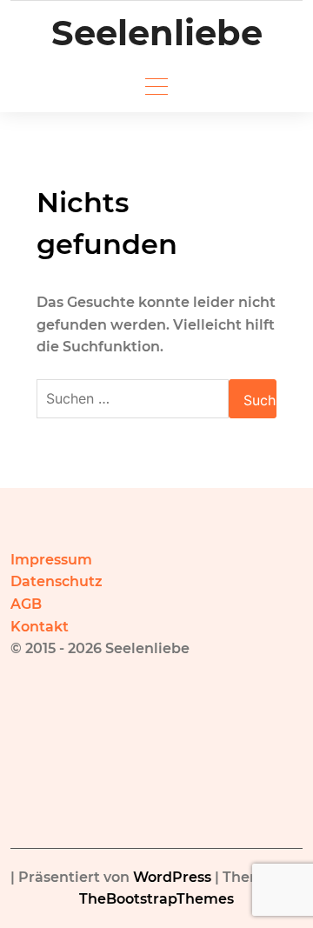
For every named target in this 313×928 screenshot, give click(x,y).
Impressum (51, 559)
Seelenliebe (157, 33)
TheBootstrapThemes (156, 899)
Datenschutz (56, 581)
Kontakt (39, 626)
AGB (26, 604)
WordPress (172, 877)
